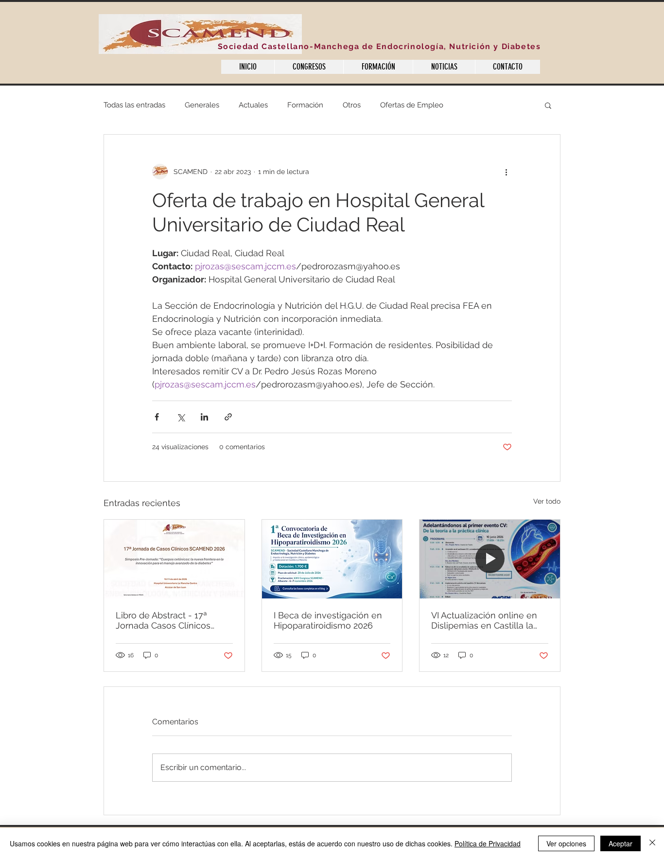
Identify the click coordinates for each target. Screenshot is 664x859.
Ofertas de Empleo (411, 105)
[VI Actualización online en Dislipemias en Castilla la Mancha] (489, 559)
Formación (305, 105)
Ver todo (546, 501)
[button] (548, 105)
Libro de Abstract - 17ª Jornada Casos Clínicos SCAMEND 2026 (163, 620)
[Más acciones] (506, 171)
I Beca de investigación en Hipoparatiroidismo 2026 (328, 620)
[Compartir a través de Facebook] (156, 416)
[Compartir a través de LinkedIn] (204, 416)
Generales (202, 105)
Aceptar (620, 843)
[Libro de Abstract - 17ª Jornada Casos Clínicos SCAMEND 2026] (174, 559)
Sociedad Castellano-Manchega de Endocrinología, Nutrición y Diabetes (379, 46)
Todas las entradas (134, 105)
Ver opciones (566, 843)
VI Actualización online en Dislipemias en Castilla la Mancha (484, 620)
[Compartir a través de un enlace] (228, 416)
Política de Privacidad (487, 843)
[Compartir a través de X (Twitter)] (180, 416)
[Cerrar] (652, 843)
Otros (352, 105)
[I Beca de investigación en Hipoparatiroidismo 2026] (332, 559)
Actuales (253, 105)
